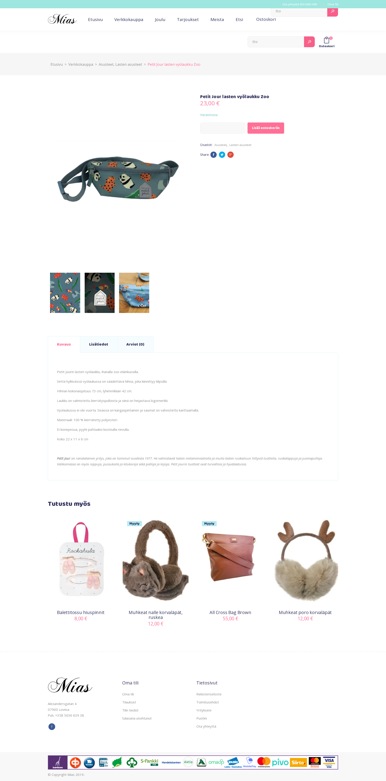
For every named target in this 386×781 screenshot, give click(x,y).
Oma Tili (332, 4)
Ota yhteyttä (206, 726)
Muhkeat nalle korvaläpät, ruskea (156, 615)
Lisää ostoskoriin (266, 128)
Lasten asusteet (128, 64)
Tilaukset (129, 702)
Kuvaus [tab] (64, 344)
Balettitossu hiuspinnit (80, 612)
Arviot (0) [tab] (135, 344)
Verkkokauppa (80, 64)
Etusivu (56, 64)
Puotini (201, 718)
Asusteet (106, 64)
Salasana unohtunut (137, 718)
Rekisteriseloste (209, 694)
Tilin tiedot (130, 710)
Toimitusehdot (207, 702)
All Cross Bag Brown (230, 612)
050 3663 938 (308, 4)
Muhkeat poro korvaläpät (305, 612)
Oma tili (128, 694)
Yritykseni (203, 710)
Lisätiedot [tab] (98, 344)
